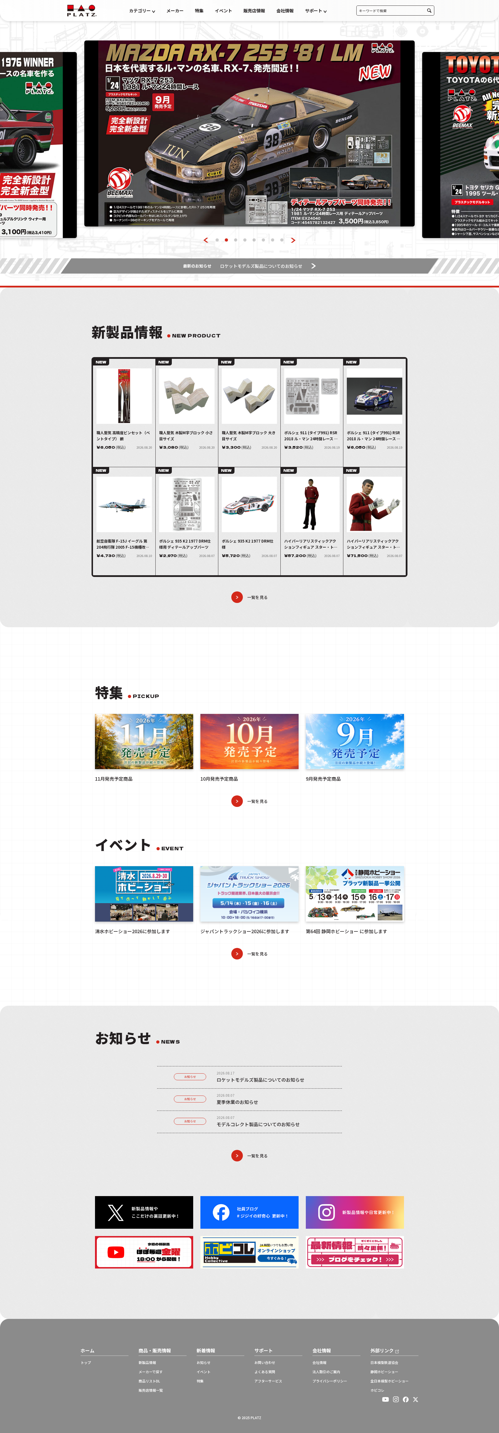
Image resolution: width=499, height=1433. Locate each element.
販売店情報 (254, 11)
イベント (223, 11)
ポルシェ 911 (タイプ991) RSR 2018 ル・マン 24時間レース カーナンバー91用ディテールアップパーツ (311, 436)
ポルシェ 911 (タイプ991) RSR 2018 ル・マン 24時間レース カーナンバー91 (374, 436)
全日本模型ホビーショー (389, 1381)
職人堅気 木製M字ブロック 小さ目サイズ (186, 435)
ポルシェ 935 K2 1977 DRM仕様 (247, 544)
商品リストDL (149, 1381)
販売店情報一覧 (151, 1390)
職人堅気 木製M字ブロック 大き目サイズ (248, 435)
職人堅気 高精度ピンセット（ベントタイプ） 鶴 (123, 435)
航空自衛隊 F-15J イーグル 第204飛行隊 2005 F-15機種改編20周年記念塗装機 (122, 544)
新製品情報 (147, 1362)
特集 (199, 11)
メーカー (175, 11)
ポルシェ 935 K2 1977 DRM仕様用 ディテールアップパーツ (185, 544)
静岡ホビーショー (384, 1372)
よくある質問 (264, 1372)
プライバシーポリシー (329, 1381)
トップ (86, 1362)
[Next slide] (293, 240)
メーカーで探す (151, 1372)
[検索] (429, 10)
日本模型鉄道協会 (384, 1362)
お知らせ (190, 1076)
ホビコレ (377, 1390)
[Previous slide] (206, 240)
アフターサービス (268, 1381)
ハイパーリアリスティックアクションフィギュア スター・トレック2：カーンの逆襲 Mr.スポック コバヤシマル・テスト (311, 544)
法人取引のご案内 (326, 1372)
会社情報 (285, 11)
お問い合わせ (264, 1362)
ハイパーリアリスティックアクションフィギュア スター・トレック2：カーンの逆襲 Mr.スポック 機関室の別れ (374, 544)
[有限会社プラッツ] (82, 10)
